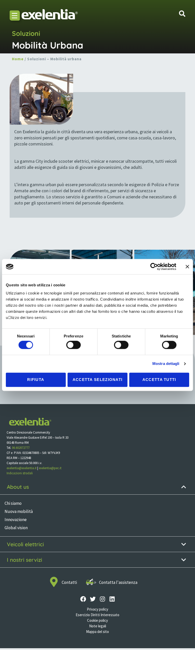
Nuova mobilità (19, 511)
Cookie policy (97, 620)
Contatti (69, 582)
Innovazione (16, 519)
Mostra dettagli (166, 364)
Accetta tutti (159, 379)
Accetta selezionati (98, 379)
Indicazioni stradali (20, 473)
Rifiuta (35, 379)
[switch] (73, 345)
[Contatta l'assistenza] (91, 582)
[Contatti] (54, 582)
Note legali (97, 626)
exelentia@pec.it (50, 468)
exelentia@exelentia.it (22, 468)
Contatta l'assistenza (118, 582)
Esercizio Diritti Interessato (97, 614)
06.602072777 (20, 448)
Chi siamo (13, 503)
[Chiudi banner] (187, 266)
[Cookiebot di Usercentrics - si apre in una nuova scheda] (154, 266)
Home (18, 58)
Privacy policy (97, 609)
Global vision (16, 527)
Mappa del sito (97, 631)
